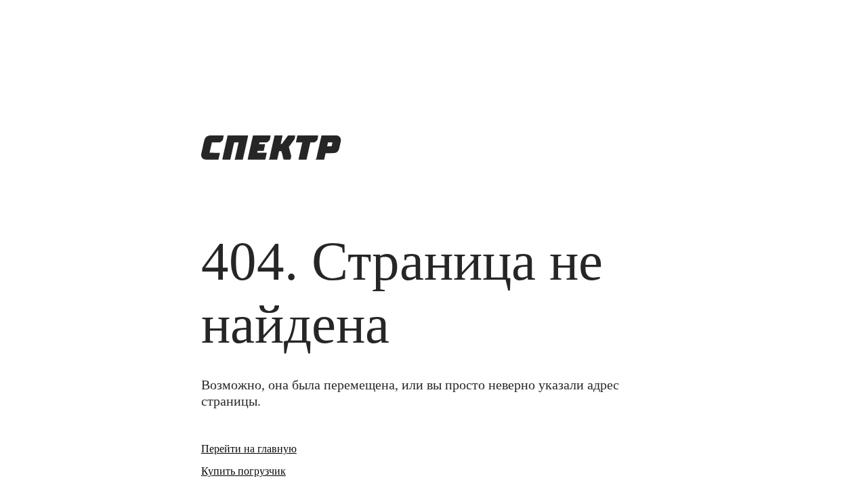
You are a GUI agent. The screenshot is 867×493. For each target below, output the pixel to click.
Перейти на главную (249, 448)
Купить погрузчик (243, 471)
